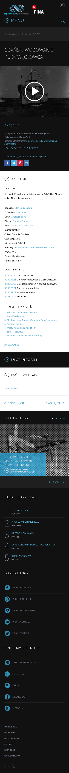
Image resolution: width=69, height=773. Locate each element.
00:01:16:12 (10, 296)
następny (54, 403)
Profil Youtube (21, 621)
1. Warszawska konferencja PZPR (20, 312)
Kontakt (8, 744)
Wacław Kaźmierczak (23, 225)
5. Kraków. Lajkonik (13, 324)
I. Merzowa (21, 212)
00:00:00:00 (10, 275)
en (62, 5)
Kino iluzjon (19, 696)
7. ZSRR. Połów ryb (13, 332)
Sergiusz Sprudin (21, 221)
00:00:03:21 (10, 280)
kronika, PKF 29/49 (33, 34)
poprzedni (15, 403)
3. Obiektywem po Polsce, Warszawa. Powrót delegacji (30, 320)
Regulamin (9, 733)
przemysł (30, 141)
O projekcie (10, 727)
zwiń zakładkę (11, 345)
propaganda (32, 147)
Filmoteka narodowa (24, 662)
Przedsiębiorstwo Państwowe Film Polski (34, 247)
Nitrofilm (17, 708)
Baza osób (9, 750)
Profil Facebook (21, 587)
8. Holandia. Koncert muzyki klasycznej (23, 335)
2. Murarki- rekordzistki (15, 316)
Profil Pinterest (21, 598)
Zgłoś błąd (43, 156)
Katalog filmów (12, 756)
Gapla (15, 685)
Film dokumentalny (12, 34)
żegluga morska (17, 147)
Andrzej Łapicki (18, 217)
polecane (53, 482)
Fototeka (18, 673)
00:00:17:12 (10, 284)
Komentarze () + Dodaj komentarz (20, 156)
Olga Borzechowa (23, 208)
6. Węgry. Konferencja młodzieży (20, 328)
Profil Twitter (20, 633)
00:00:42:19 (10, 292)
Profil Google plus (23, 610)
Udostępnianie (11, 738)
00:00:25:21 (10, 288)
